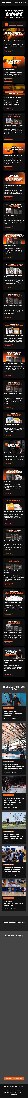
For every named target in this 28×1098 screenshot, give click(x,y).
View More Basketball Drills (14, 1078)
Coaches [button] (12, 24)
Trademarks (14, 1094)
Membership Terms (8, 1092)
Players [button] (20, 24)
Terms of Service (18, 1090)
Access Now (8, 51)
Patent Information (19, 1092)
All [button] (6, 24)
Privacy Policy (9, 1090)
